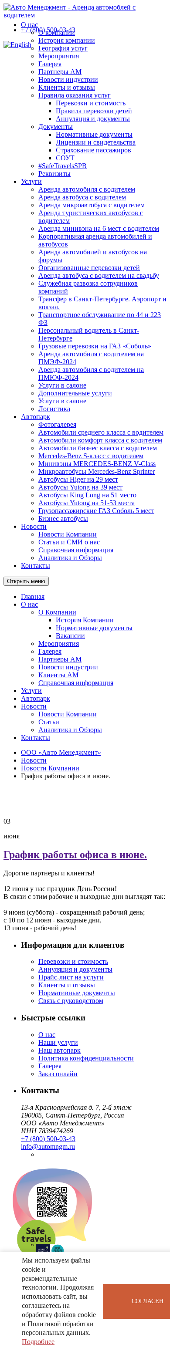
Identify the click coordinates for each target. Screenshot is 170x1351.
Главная (32, 596)
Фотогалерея (57, 424)
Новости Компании (67, 534)
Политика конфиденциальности (86, 1058)
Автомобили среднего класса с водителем (100, 432)
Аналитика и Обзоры (70, 557)
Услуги (31, 181)
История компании (66, 40)
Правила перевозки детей (94, 111)
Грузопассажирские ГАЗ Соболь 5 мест (96, 510)
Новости (34, 526)
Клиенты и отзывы (66, 87)
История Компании (85, 620)
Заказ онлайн (58, 1073)
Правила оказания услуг (74, 95)
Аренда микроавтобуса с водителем (91, 205)
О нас (29, 24)
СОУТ (65, 158)
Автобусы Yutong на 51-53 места (86, 503)
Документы (55, 126)
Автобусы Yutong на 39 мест (80, 487)
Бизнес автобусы (63, 518)
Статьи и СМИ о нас (69, 542)
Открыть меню (26, 581)
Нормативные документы (94, 134)
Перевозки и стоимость (91, 103)
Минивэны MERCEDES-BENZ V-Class (97, 463)
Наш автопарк (59, 1050)
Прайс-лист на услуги (71, 977)
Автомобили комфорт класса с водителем (100, 440)
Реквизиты (54, 173)
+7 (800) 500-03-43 (48, 30)
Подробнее (38, 1341)
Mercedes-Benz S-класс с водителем (90, 455)
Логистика (54, 408)
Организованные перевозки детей (89, 267)
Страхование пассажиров (93, 150)
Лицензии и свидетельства (96, 142)
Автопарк (35, 416)
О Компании (57, 612)
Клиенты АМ (58, 675)
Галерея (49, 64)
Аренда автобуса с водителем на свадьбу (98, 275)
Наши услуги (58, 1042)
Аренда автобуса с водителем (82, 197)
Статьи (48, 722)
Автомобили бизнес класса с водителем (97, 448)
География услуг (63, 48)
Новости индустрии (68, 79)
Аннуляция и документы (93, 118)
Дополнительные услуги (75, 393)
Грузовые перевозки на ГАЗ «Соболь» (94, 346)
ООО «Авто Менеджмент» (61, 752)
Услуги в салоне (62, 385)
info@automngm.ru (48, 1146)
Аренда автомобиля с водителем (86, 189)
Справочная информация (75, 550)
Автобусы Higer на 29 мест (78, 479)
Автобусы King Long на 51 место (87, 495)
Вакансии (70, 635)
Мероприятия (58, 56)
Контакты (35, 565)
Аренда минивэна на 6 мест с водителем (98, 228)
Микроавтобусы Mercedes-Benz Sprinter (96, 471)
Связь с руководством (70, 1000)
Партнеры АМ (60, 71)
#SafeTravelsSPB (62, 165)
